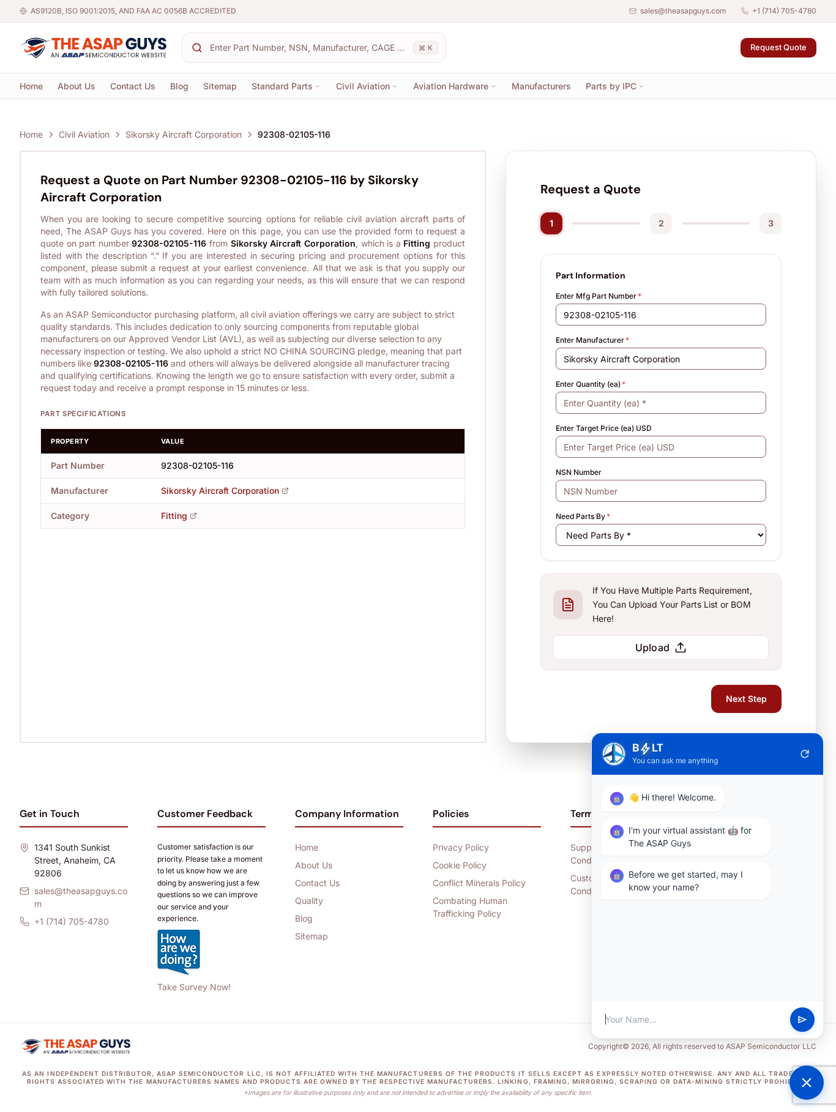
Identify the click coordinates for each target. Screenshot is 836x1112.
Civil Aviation (363, 86)
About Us (76, 86)
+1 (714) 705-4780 (784, 10)
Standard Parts (282, 86)
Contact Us (132, 86)
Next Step (746, 698)
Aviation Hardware (450, 86)
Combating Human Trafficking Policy (470, 907)
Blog (179, 86)
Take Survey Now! (194, 987)
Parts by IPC (611, 86)
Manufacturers (541, 86)
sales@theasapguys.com (683, 10)
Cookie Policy (460, 865)
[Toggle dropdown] (317, 86)
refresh (805, 754)
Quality (309, 900)
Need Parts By (583, 516)
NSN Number (579, 472)
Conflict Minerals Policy (479, 883)
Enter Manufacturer (592, 340)
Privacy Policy (461, 847)
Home (31, 86)
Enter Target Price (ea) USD (604, 428)
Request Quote (778, 47)
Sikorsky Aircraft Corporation (183, 134)
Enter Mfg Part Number (598, 295)
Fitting (174, 515)
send (802, 1019)
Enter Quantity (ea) (590, 384)
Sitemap (220, 86)
